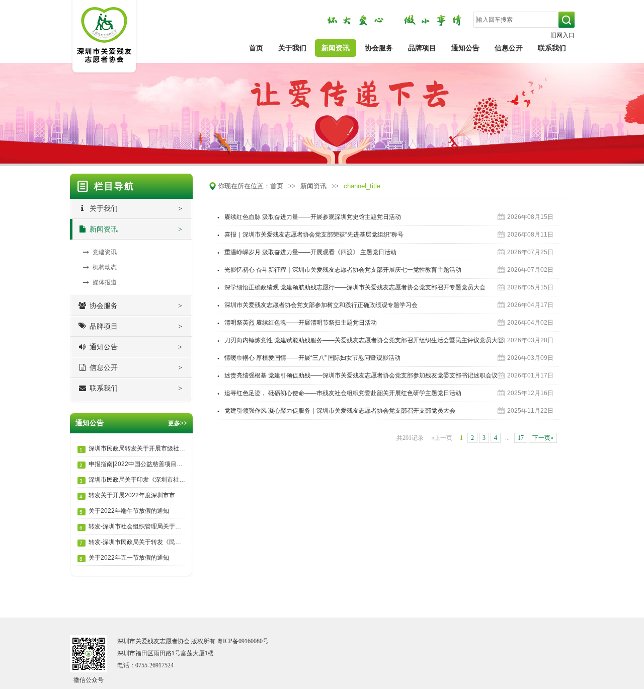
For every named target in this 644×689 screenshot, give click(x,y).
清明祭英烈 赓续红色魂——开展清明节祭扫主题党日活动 (297, 320)
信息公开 (509, 48)
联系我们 (552, 48)
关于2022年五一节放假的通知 (124, 558)
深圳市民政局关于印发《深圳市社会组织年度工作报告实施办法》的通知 (132, 480)
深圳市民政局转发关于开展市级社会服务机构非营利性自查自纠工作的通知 (132, 448)
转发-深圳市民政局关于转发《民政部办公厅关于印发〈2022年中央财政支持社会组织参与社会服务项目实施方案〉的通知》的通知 (132, 542)
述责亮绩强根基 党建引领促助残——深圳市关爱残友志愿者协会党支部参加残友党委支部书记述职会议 (357, 373)
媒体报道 (105, 282)
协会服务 (379, 48)
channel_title (362, 186)
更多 (177, 423)
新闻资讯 (335, 48)
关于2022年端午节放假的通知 (124, 511)
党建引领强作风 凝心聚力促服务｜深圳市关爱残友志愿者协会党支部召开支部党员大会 (336, 408)
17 (521, 437)
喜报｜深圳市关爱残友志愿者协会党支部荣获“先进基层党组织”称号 (310, 232)
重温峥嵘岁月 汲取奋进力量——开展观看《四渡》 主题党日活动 (306, 250)
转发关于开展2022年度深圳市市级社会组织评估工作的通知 (132, 495)
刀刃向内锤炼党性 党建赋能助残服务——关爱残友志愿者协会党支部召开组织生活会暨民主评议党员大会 (360, 338)
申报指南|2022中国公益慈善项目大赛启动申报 (132, 464)
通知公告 (465, 48)
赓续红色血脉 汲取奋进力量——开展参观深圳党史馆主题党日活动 (309, 214)
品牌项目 (422, 48)
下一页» (542, 437)
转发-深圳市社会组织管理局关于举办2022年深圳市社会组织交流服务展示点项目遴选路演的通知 (132, 526)
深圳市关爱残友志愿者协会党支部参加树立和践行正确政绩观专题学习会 (317, 302)
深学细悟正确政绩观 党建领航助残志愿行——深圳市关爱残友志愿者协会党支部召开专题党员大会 (351, 285)
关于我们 (292, 48)
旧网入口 (562, 35)
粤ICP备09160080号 (243, 641)
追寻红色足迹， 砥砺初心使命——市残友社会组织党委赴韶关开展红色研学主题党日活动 (339, 391)
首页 (256, 48)
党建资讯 (105, 252)
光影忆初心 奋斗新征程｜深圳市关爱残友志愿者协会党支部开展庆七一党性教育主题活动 (339, 267)
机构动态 (105, 267)
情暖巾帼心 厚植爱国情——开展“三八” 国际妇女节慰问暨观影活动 (308, 355)
